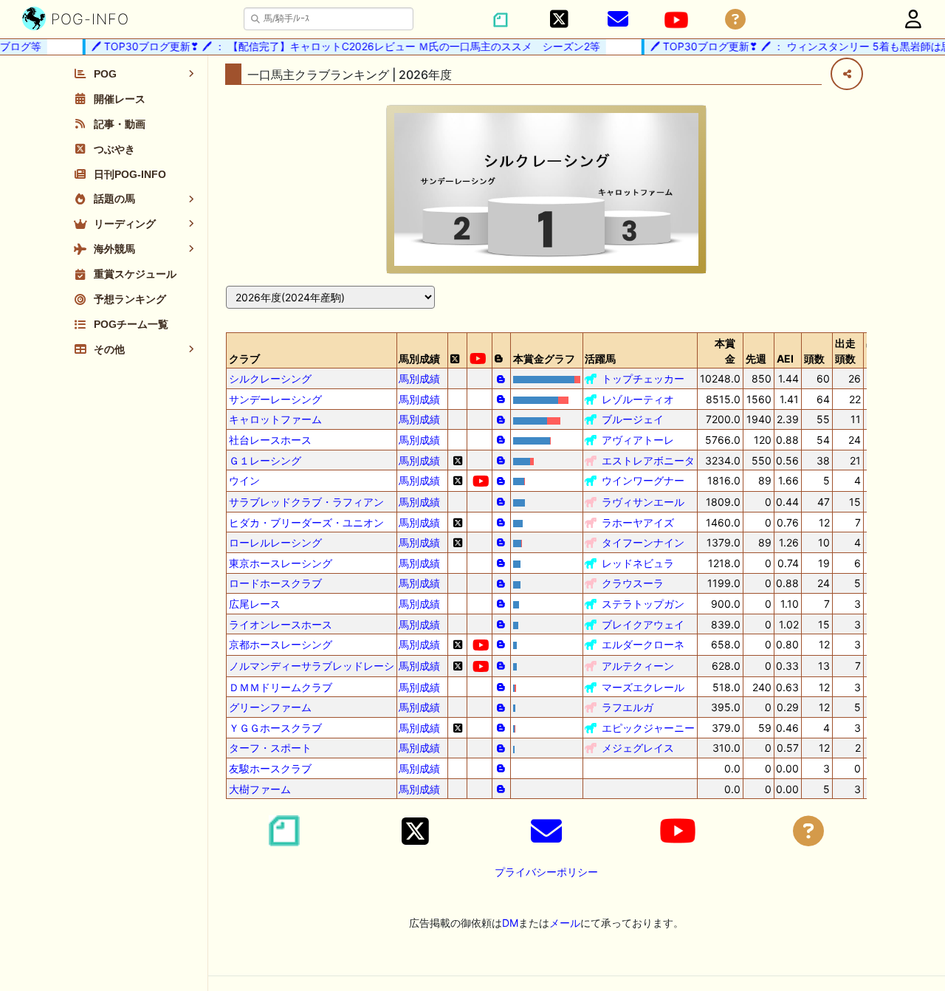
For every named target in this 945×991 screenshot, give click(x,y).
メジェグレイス (638, 747)
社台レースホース (270, 439)
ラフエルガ (627, 707)
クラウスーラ (633, 583)
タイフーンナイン (643, 542)
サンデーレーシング (275, 399)
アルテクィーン (638, 665)
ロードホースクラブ (275, 583)
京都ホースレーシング (280, 644)
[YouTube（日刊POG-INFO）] (676, 20)
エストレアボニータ (648, 460)
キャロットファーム (275, 419)
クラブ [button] (244, 358)
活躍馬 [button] (600, 358)
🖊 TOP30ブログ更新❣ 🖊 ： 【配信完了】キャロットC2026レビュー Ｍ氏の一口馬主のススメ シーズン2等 (337, 46)
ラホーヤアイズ (638, 522)
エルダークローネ (643, 644)
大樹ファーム (260, 789)
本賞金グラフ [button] (544, 358)
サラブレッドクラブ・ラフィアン (306, 502)
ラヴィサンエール (643, 502)
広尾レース (255, 603)
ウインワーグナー (643, 480)
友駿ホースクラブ (270, 768)
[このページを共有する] (847, 74)
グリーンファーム (270, 707)
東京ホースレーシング (280, 563)
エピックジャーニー (648, 727)
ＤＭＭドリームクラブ (280, 687)
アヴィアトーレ (638, 439)
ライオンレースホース (280, 624)
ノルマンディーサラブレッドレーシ (311, 665)
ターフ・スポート (270, 747)
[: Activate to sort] (457, 350)
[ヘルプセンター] (735, 19)
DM (510, 922)
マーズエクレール (643, 687)
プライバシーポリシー (546, 871)
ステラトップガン (643, 603)
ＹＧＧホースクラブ (275, 727)
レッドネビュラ (638, 563)
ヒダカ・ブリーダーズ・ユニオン (306, 522)
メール (564, 922)
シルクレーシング (270, 378)
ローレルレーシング (275, 542)
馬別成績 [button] (419, 358)
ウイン (244, 480)
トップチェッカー (643, 378)
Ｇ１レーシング (265, 460)
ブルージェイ (633, 419)
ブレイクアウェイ (643, 624)
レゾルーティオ (638, 399)
